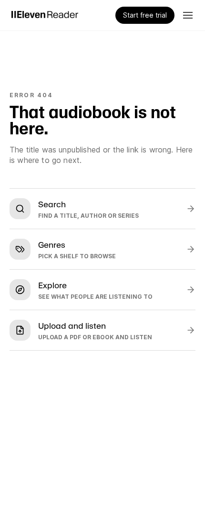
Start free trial (145, 15)
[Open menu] (187, 15)
